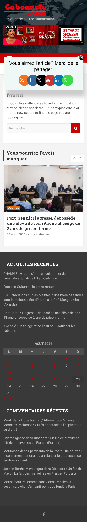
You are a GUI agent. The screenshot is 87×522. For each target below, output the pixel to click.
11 (20, 372)
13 (43, 372)
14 (55, 372)
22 (66, 379)
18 (20, 379)
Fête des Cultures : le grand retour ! (29, 287)
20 (43, 379)
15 (66, 372)
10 (9, 372)
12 (32, 372)
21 (55, 379)
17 (9, 379)
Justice (13, 207)
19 (32, 379)
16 (78, 372)
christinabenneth (40, 234)
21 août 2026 (16, 234)
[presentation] (74, 158)
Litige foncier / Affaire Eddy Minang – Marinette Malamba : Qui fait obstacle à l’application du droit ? (42, 425)
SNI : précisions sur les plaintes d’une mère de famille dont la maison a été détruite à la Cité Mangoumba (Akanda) (43, 299)
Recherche (75, 128)
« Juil (7, 399)
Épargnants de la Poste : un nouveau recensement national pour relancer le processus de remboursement (42, 455)
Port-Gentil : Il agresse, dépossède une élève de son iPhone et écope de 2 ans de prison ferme (43, 223)
